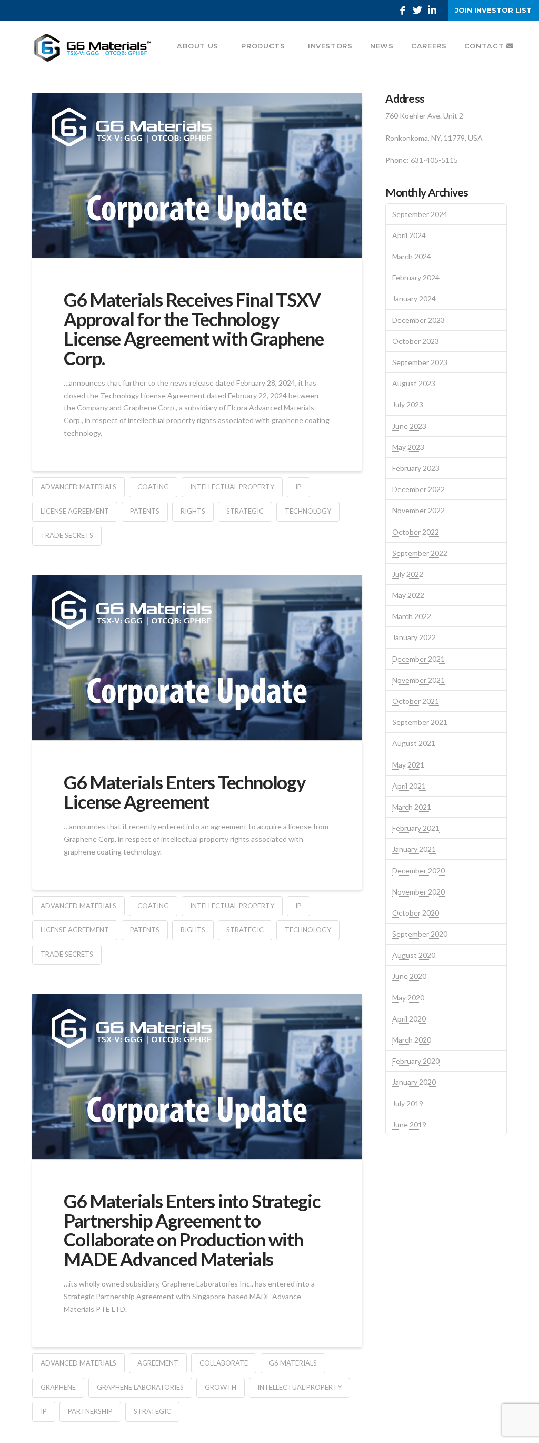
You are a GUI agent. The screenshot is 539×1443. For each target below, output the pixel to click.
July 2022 (407, 574)
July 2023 (407, 404)
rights (193, 511)
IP (298, 487)
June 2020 (409, 975)
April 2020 (409, 1018)
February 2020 (416, 1060)
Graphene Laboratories (140, 1387)
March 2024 (411, 256)
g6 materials (293, 1363)
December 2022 (418, 489)
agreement (157, 1363)
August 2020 (413, 954)
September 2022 (419, 552)
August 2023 (413, 383)
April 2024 (409, 235)
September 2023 (419, 362)
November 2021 (418, 679)
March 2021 (411, 806)
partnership (90, 1411)
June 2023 (409, 425)
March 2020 (411, 1039)
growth (220, 1387)
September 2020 (419, 933)
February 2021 (416, 827)
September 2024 (419, 214)
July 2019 (407, 1103)
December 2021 (418, 658)
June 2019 (409, 1124)
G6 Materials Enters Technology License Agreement (184, 791)
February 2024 (416, 277)
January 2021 (414, 849)
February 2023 (416, 468)
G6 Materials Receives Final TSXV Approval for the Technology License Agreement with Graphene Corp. (193, 328)
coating (153, 487)
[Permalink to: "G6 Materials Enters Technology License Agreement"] (197, 657)
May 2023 (408, 447)
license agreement (75, 511)
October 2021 (415, 700)
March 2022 (411, 616)
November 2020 (418, 891)
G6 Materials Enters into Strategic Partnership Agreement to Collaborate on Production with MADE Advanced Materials (192, 1230)
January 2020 (414, 1081)
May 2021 (408, 764)
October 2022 (415, 531)
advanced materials (78, 487)
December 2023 (418, 320)
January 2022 (414, 637)
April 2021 (409, 785)
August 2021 (413, 743)
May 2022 (408, 595)
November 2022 (418, 510)
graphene (58, 1387)
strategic (245, 511)
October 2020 (415, 912)
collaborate (223, 1363)
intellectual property (232, 487)
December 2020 (418, 870)
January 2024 (414, 298)
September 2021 (419, 722)
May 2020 (408, 997)
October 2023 (415, 341)
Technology (308, 511)
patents (144, 511)
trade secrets (67, 535)
